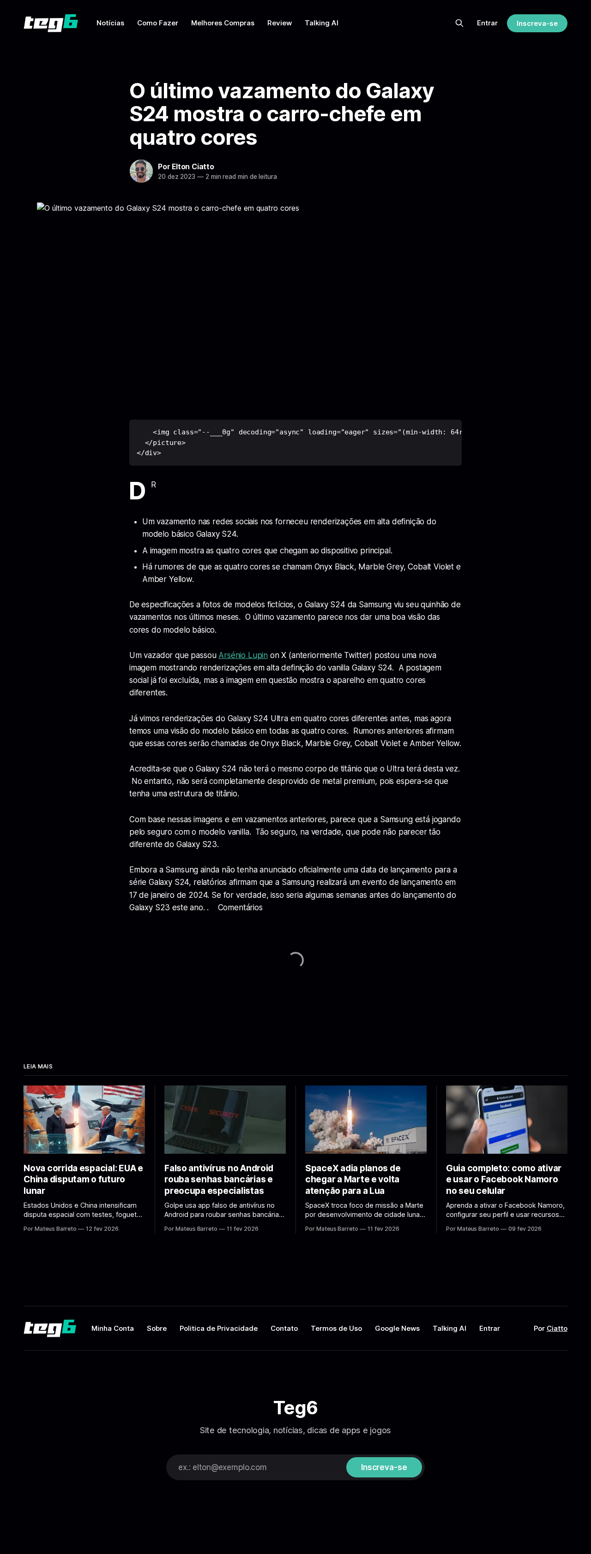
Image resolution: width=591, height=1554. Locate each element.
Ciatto (557, 1328)
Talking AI (321, 22)
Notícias (110, 22)
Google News (397, 1328)
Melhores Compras (222, 22)
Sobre (157, 1328)
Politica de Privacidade (219, 1328)
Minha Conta (112, 1328)
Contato (284, 1328)
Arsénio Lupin (243, 655)
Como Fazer (157, 22)
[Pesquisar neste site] (459, 23)
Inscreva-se (537, 23)
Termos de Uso (336, 1328)
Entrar (487, 22)
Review (279, 22)
